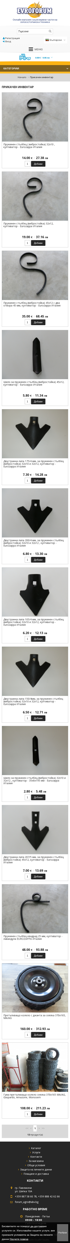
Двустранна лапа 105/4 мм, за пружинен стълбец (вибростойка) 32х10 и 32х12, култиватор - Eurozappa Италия (33, 622)
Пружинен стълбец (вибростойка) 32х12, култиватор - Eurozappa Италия (28, 225)
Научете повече (19, 1239)
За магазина (36, 1161)
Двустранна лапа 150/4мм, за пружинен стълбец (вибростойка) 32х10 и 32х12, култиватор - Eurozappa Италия (33, 701)
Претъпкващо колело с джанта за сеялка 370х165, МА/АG (34, 1017)
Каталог (36, 1148)
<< (26, 1128)
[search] (50, 31)
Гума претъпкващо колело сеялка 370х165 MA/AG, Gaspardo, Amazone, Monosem (34, 1096)
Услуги (36, 1152)
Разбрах (62, 1232)
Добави (38, 163)
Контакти (36, 1156)
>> (43, 1128)
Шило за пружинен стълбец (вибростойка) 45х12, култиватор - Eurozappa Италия (33, 383)
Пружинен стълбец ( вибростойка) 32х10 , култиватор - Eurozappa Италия (29, 146)
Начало (22, 77)
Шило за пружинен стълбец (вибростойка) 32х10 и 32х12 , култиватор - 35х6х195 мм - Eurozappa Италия (34, 780)
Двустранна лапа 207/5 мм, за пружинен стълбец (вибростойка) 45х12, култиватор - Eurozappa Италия (33, 859)
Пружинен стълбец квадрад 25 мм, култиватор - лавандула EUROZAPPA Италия (32, 937)
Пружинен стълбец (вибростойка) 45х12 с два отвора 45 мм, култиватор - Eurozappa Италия (31, 304)
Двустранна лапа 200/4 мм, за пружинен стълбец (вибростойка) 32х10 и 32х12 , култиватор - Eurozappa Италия (33, 543)
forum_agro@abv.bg (26, 1202)
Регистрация (12, 38)
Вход (8, 41)
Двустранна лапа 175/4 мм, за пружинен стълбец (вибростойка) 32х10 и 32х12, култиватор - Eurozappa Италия (33, 463)
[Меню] (31, 49)
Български (56, 40)
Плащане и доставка (36, 1173)
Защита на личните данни (36, 1169)
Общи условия (36, 1165)
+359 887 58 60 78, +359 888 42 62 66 (37, 1196)
